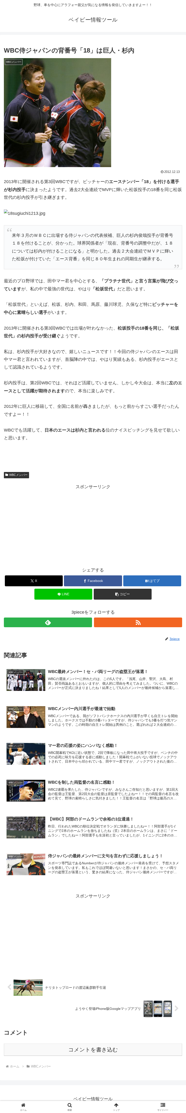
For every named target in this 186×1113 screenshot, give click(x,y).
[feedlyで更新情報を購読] (48, 622)
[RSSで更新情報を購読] (138, 622)
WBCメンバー (18, 475)
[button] (123, 594)
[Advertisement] (93, 524)
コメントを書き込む (93, 1050)
